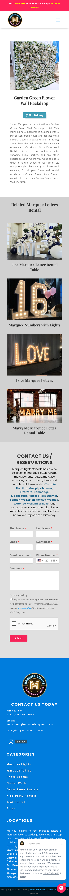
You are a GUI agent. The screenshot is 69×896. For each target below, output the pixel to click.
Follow (21, 741)
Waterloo (20, 503)
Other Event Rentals (23, 789)
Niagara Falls (37, 496)
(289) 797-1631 (24, 714)
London (15, 500)
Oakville (52, 496)
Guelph (34, 488)
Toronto (50, 484)
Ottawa (41, 500)
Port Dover (13, 865)
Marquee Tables (19, 770)
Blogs (11, 808)
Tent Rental (16, 802)
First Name (18, 528)
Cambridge (41, 492)
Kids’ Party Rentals (22, 796)
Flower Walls (17, 783)
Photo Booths (17, 777)
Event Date (44, 542)
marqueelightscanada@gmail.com (30, 724)
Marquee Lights (19, 764)
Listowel (12, 857)
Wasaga (52, 500)
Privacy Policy (18, 595)
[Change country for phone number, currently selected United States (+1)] (39, 560)
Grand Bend (14, 853)
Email (14, 542)
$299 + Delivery (34, 115)
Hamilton (22, 488)
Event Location (20, 555)
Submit (18, 638)
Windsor (44, 503)
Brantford (13, 849)
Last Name (44, 528)
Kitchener (46, 488)
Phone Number (47, 555)
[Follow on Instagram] (11, 741)
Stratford (26, 492)
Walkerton (28, 500)
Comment (17, 568)
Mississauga (19, 496)
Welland (32, 503)
